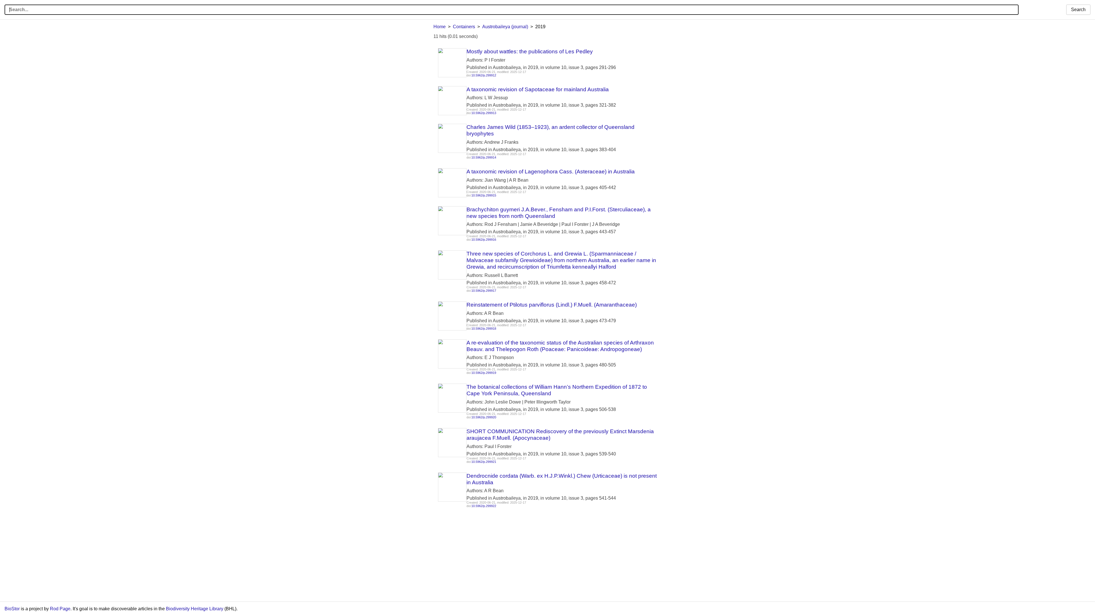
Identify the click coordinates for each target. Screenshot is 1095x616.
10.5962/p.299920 (483, 417)
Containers (464, 26)
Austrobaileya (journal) (505, 26)
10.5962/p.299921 (483, 461)
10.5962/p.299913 (483, 113)
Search (1078, 9)
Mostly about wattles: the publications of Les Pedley (530, 51)
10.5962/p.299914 (483, 157)
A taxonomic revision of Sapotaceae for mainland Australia (538, 89)
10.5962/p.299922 (483, 506)
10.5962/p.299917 (483, 290)
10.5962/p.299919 (483, 372)
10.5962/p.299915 (483, 195)
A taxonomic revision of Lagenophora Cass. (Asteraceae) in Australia (551, 172)
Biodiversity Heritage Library (194, 608)
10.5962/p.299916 (483, 239)
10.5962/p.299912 (483, 75)
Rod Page (60, 608)
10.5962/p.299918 (483, 328)
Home (439, 26)
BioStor (12, 608)
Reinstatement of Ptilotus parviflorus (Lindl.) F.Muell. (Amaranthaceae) (552, 305)
